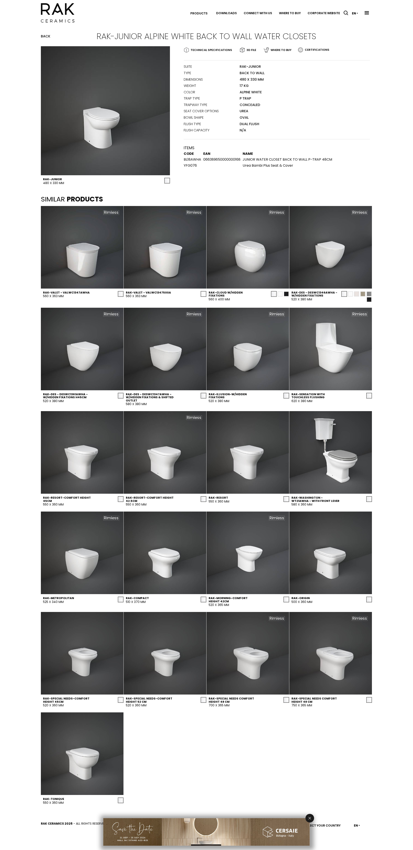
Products (199, 13)
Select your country (323, 825)
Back (45, 36)
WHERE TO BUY (281, 50)
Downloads (226, 13)
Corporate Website (324, 13)
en (354, 13)
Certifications (317, 50)
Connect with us (258, 13)
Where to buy (290, 13)
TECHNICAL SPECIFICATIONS (211, 50)
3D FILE (251, 50)
